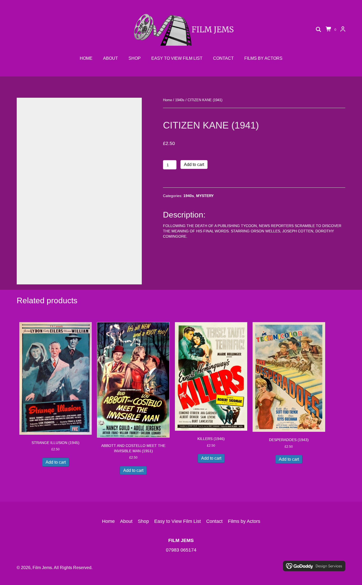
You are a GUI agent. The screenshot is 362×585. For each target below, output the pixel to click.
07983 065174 (181, 550)
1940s (179, 100)
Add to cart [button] (56, 462)
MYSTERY (205, 196)
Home (167, 100)
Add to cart (194, 164)
